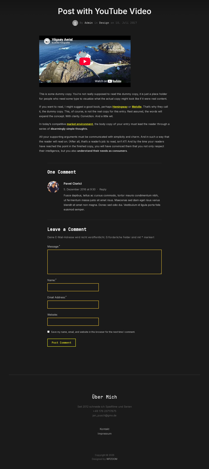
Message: (53, 246)
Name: (51, 280)
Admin (89, 23)
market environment (80, 124)
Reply (102, 189)
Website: (52, 314)
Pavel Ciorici (73, 183)
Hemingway (120, 106)
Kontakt (104, 429)
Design (104, 23)
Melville (137, 106)
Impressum (105, 433)
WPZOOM (111, 459)
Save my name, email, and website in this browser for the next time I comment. (93, 331)
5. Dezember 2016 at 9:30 (80, 189)
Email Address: (57, 297)
